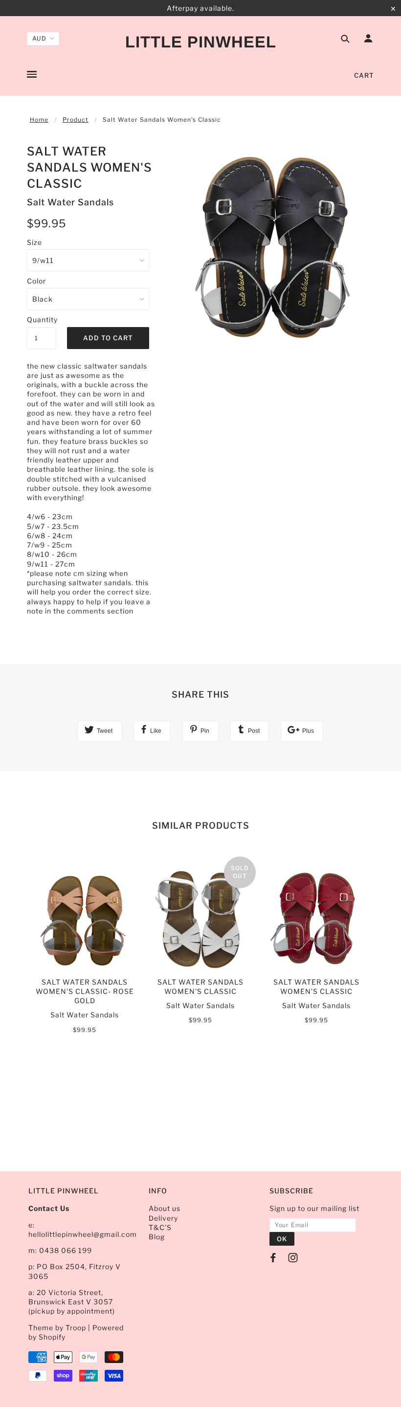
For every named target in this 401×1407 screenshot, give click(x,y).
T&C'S (160, 1227)
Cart (364, 75)
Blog (157, 1236)
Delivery (163, 1218)
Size (34, 242)
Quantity (41, 319)
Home (39, 119)
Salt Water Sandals (70, 202)
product (76, 119)
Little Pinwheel (200, 42)
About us (164, 1208)
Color (36, 281)
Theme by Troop (57, 1327)
